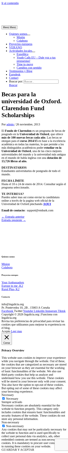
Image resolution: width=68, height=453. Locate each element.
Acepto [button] (6, 331)
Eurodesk (14, 74)
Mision (6, 264)
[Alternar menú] (28, 34)
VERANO (15, 47)
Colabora (22, 40)
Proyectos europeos (20, 44)
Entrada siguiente (14, 220)
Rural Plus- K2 (10, 289)
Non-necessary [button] (10, 422)
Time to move (25, 64)
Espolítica (22, 54)
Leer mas (16, 331)
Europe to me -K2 (12, 285)
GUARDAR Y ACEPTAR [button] (18, 449)
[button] (13, 85)
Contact (13, 77)
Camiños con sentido (29, 67)
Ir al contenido (10, 3)
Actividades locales (20, 50)
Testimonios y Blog (20, 71)
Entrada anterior (13, 216)
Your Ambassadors (13, 282)
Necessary (12, 398)
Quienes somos (18, 33)
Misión (21, 37)
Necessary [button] (8, 394)
